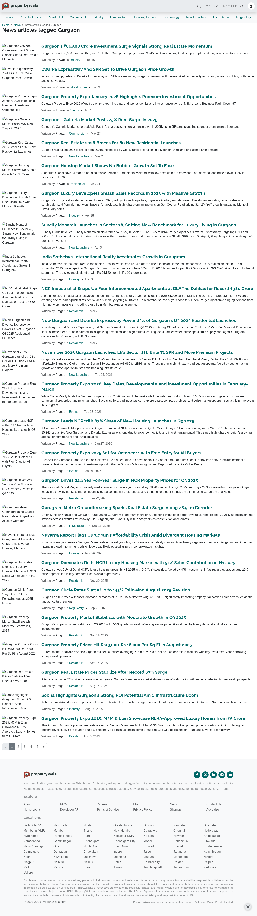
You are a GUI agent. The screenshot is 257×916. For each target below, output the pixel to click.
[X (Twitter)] (205, 774)
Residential (55, 17)
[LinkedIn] (213, 774)
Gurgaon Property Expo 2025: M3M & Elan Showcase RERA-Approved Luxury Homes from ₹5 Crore (143, 718)
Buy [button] (198, 6)
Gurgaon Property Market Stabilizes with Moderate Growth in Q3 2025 (113, 617)
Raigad (178, 862)
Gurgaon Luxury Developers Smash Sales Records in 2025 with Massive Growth (123, 193)
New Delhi (60, 825)
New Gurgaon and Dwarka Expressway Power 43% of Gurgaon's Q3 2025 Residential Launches (138, 320)
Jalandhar (180, 851)
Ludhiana (119, 856)
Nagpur (28, 862)
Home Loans (32, 809)
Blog (136, 804)
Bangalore (150, 830)
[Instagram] (221, 774)
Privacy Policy (142, 809)
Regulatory (243, 17)
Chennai (179, 830)
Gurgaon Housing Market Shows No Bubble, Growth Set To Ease (107, 165)
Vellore (28, 872)
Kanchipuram (212, 851)
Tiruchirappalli (153, 867)
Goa (56, 846)
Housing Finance (145, 17)
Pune (87, 835)
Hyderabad (211, 830)
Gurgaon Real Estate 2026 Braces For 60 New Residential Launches (111, 142)
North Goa (90, 846)
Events (8, 17)
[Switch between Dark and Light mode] (248, 907)
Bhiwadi (149, 846)
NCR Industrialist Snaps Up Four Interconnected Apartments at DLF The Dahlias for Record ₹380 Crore (147, 288)
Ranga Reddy (62, 835)
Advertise (212, 809)
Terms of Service (108, 809)
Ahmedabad (212, 835)
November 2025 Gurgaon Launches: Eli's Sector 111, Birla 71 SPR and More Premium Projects (137, 352)
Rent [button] (207, 6)
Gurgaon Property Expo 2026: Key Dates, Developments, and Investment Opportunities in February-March (144, 386)
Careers (102, 804)
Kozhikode (60, 856)
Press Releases (30, 17)
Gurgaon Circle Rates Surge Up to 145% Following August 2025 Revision (115, 590)
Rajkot (28, 867)
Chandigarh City (124, 841)
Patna (117, 862)
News (17, 24)
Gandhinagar (62, 841)
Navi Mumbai (122, 830)
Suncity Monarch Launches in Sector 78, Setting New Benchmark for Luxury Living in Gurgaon (138, 224)
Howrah (178, 835)
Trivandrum (181, 867)
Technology (171, 17)
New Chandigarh (35, 846)
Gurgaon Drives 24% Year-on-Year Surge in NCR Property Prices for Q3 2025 (119, 480)
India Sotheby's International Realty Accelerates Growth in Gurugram (113, 256)
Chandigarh (91, 841)
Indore (117, 851)
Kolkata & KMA (123, 835)
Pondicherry (152, 862)
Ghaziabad (211, 825)
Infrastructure (118, 17)
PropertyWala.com (54, 901)
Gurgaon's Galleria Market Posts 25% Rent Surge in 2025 (99, 119)
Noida (88, 825)
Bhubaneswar (213, 846)
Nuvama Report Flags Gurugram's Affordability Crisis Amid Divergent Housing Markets (130, 535)
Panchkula (180, 841)
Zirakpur (209, 841)
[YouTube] (230, 774)
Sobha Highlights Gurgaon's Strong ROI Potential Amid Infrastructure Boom (119, 695)
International (221, 17)
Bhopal (178, 846)
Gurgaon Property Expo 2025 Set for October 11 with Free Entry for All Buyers (121, 452)
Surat (87, 867)
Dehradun (60, 851)
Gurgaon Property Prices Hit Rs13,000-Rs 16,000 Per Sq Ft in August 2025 (116, 644)
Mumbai (58, 830)
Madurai (149, 856)
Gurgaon (149, 825)
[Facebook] (197, 774)
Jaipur (148, 851)
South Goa (120, 846)
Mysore (208, 856)
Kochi (27, 856)
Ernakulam (91, 851)
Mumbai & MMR (34, 830)
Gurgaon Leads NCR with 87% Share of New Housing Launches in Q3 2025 (117, 421)
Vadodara (210, 867)
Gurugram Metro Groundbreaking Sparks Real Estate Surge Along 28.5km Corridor (126, 507)
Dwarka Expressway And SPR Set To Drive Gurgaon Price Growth (107, 69)
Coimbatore (31, 851)
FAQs (64, 804)
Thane (88, 830)
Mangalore (180, 856)
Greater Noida (122, 825)
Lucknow (90, 856)
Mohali (148, 841)
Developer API (69, 809)
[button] (241, 6)
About (27, 804)
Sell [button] (217, 6)
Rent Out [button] (230, 6)
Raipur (208, 862)
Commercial (78, 17)
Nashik (88, 862)
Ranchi (58, 867)
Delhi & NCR (32, 825)
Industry (98, 17)
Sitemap (175, 809)
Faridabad (180, 825)
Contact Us (213, 804)
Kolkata (149, 835)
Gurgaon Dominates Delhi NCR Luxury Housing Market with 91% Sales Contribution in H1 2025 (138, 562)
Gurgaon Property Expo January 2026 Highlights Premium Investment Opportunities (128, 96)
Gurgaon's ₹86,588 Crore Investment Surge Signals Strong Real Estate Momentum (126, 46)
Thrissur (118, 867)
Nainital (58, 862)
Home (5, 24)
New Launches (196, 17)
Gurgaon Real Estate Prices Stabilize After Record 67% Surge (104, 672)
